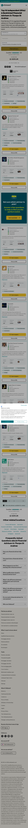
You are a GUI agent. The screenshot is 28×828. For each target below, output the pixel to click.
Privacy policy (24, 405)
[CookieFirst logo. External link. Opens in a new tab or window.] (1, 406)
